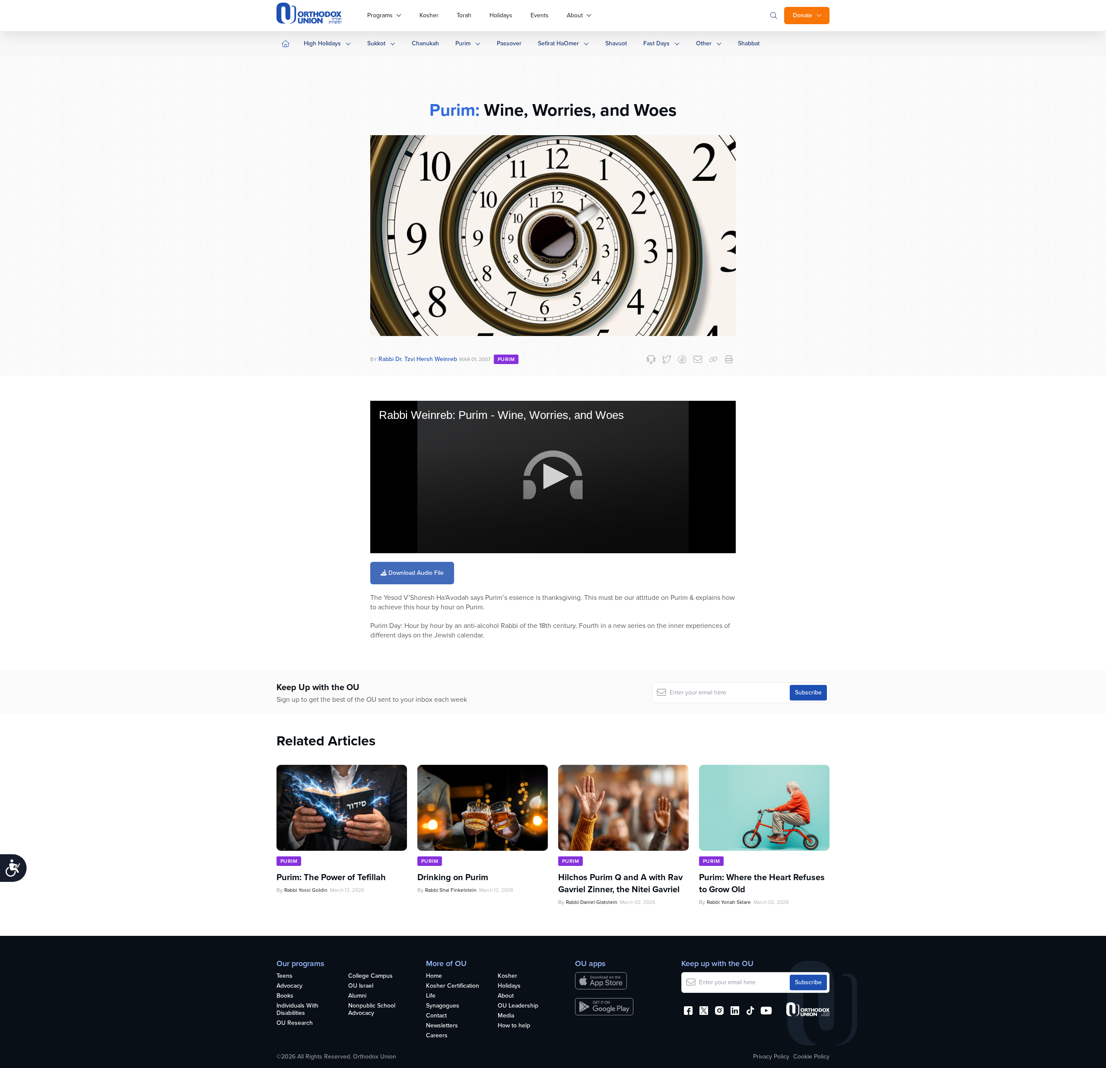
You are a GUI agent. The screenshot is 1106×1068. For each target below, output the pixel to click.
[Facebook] (682, 359)
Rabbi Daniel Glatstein (591, 902)
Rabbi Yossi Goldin (305, 890)
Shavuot (616, 43)
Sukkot (376, 43)
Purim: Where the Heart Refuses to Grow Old (762, 883)
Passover (509, 43)
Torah (464, 15)
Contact (436, 1016)
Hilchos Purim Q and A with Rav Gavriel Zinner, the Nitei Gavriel (620, 883)
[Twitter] (667, 359)
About (575, 15)
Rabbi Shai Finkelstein (451, 890)
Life (430, 996)
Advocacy (289, 986)
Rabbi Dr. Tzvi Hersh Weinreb (417, 359)
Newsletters (442, 1026)
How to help (514, 1026)
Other (704, 43)
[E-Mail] (698, 359)
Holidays (500, 15)
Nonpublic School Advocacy (371, 1009)
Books (284, 996)
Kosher (429, 15)
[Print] (729, 359)
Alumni (357, 996)
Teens (284, 976)
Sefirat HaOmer (558, 43)
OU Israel (360, 986)
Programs (380, 15)
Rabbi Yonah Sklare (729, 902)
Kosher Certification (452, 986)
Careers (437, 1036)
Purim (462, 43)
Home (434, 976)
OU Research (294, 1023)
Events (540, 15)
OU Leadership (518, 1006)
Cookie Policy (811, 1056)
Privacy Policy (771, 1056)
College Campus (370, 976)
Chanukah (425, 43)
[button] (553, 476)
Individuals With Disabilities (297, 1009)
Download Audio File (415, 572)
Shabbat (749, 43)
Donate (802, 15)
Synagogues (442, 1006)
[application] (553, 477)
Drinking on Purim (452, 877)
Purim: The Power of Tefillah (331, 877)
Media (506, 1016)
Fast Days (656, 43)
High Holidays (322, 43)
